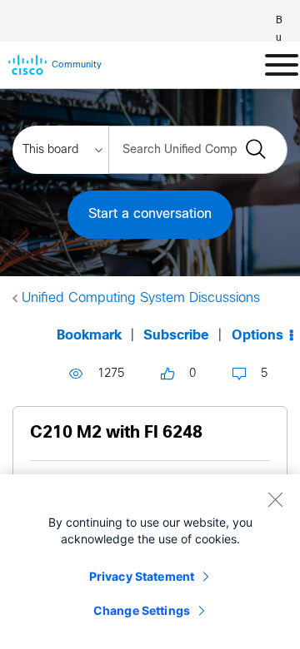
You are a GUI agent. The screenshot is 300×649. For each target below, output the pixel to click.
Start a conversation (150, 214)
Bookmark (89, 335)
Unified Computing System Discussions (141, 298)
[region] (150, 561)
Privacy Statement (141, 576)
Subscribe (176, 335)
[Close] (275, 499)
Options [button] (257, 335)
